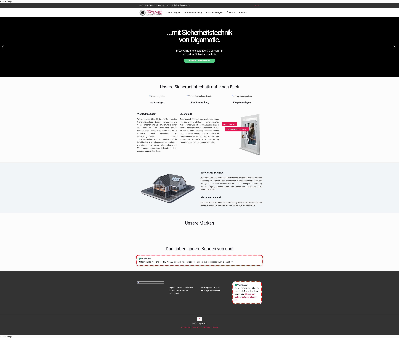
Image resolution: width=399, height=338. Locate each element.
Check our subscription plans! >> (215, 262)
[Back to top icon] (199, 319)
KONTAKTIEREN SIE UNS (199, 60)
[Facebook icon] (256, 5)
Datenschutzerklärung (201, 327)
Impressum (185, 327)
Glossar (215, 327)
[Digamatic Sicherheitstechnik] (150, 12)
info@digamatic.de (182, 5)
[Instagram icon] (258, 5)
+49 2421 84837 (164, 5)
